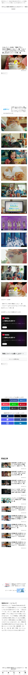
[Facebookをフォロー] (20, 419)
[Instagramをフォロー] (7, 423)
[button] (14, 408)
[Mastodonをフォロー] (7, 419)
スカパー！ (5, 73)
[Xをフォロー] (20, 416)
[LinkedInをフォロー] (20, 423)
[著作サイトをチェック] (7, 416)
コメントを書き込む (14, 359)
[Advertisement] (14, 30)
